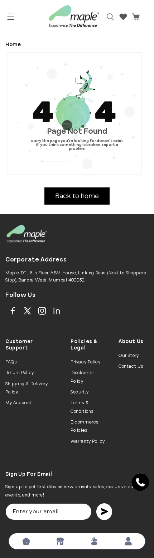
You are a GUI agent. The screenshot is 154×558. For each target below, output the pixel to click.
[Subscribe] (104, 511)
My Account (18, 403)
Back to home (77, 196)
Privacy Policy (85, 362)
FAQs (10, 362)
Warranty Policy (88, 441)
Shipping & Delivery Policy (26, 388)
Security (80, 392)
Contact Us (131, 366)
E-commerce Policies (85, 426)
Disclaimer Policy (82, 376)
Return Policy (19, 372)
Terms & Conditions (82, 407)
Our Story (129, 355)
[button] (10, 17)
